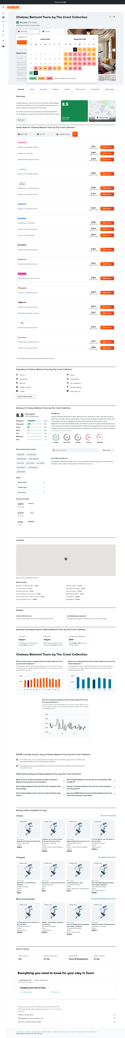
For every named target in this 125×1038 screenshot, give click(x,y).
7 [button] (54, 54)
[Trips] (3, 41)
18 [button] (40, 64)
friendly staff (20, 454)
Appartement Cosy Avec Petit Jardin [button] (28, 841)
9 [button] (31, 59)
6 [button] (65, 54)
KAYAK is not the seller (25, 1015)
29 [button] (59, 68)
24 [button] (36, 68)
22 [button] (59, 64)
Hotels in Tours (55, 992)
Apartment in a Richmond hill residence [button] (26, 884)
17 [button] (36, 64)
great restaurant (33, 459)
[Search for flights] (3, 13)
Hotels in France (46, 1032)
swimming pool (21, 467)
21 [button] (54, 64)
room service (41, 463)
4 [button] (40, 54)
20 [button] (50, 64)
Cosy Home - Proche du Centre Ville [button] (53, 883)
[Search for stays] (3, 17)
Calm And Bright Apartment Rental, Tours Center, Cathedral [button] (103, 884)
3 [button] (35, 54)
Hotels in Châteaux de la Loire (79, 1032)
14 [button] (54, 59)
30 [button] (31, 73)
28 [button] (54, 68)
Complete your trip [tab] (25, 980)
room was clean (31, 454)
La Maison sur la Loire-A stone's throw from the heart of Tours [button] (52, 840)
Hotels (27, 1032)
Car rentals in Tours (26, 992)
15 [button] (59, 59)
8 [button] (59, 54)
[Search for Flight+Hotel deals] (3, 26)
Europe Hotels (35, 1032)
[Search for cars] (3, 21)
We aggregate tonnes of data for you (30, 1018)
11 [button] (40, 59)
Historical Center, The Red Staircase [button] (103, 924)
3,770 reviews (32, 22)
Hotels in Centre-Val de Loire (60, 1032)
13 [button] (50, 59)
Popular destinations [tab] (41, 980)
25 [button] (40, 68)
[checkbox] (26, 505)
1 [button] (59, 50)
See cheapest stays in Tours (107, 857)
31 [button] (36, 73)
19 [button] (45, 64)
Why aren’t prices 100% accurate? (29, 1022)
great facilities (21, 472)
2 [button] (31, 54)
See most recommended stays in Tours (103, 899)
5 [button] (45, 54)
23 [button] (31, 68)
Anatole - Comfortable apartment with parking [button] (52, 923)
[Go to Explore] (3, 31)
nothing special (32, 467)
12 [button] (45, 59)
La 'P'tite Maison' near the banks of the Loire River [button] (103, 840)
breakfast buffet (21, 459)
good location (30, 463)
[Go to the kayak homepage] (13, 7)
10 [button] (36, 59)
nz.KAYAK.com (20, 1032)
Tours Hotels (92, 1032)
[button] (123, 2)
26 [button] (45, 68)
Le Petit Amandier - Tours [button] (75, 883)
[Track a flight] (3, 35)
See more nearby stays (108, 815)
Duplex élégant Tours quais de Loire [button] (78, 841)
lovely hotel (20, 463)
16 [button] (31, 64)
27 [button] (50, 68)
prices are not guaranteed (55, 1009)
